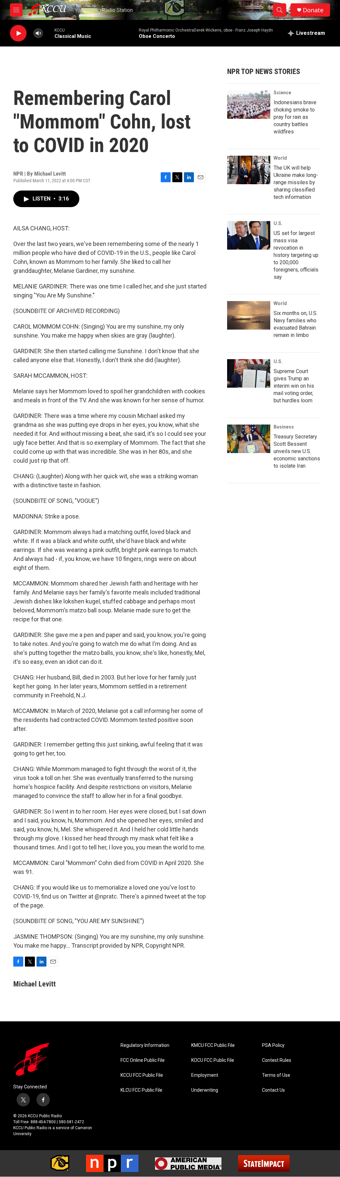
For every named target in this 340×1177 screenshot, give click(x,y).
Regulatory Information (145, 1045)
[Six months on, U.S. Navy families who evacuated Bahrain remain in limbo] (248, 315)
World (280, 158)
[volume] (38, 33)
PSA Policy (273, 1045)
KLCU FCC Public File (141, 1090)
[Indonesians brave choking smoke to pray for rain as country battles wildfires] (248, 104)
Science (282, 92)
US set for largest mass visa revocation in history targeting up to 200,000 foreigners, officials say (296, 255)
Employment (204, 1075)
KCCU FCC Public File (142, 1075)
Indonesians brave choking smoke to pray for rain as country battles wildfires (295, 117)
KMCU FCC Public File (213, 1045)
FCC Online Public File (143, 1060)
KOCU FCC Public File (212, 1060)
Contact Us (273, 1090)
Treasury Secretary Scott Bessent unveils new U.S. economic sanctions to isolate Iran (297, 451)
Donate (313, 10)
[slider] (49, 33)
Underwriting (204, 1090)
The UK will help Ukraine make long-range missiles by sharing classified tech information (296, 182)
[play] (18, 33)
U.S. (278, 223)
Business (284, 427)
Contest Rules (276, 1060)
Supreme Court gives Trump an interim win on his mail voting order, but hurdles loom (294, 386)
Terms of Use (276, 1075)
